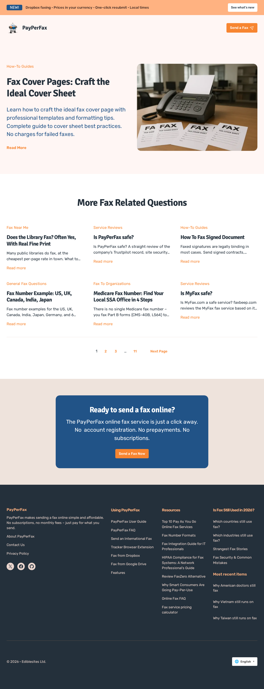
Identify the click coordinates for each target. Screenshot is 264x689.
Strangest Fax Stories (230, 549)
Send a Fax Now (132, 453)
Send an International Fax (131, 539)
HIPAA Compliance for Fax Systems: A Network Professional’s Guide (183, 562)
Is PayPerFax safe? (113, 237)
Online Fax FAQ (174, 598)
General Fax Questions (27, 283)
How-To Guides (20, 66)
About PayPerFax (20, 536)
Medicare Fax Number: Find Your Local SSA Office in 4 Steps (128, 296)
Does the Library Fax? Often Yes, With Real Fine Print (41, 240)
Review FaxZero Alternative (183, 576)
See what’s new (242, 7)
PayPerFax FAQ (123, 530)
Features (118, 573)
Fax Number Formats (179, 535)
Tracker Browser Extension (132, 547)
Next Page (158, 351)
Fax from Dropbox (125, 555)
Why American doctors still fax (234, 587)
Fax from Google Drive (128, 564)
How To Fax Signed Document (212, 237)
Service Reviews (108, 227)
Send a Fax (239, 28)
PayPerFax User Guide (128, 521)
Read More (16, 148)
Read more (16, 268)
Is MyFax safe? (196, 293)
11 (135, 351)
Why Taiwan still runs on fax (235, 618)
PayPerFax (34, 27)
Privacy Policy (18, 553)
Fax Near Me (17, 227)
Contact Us (16, 545)
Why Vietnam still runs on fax (233, 604)
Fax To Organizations (112, 283)
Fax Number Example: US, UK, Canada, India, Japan (39, 296)
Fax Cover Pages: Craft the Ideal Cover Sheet (58, 87)
